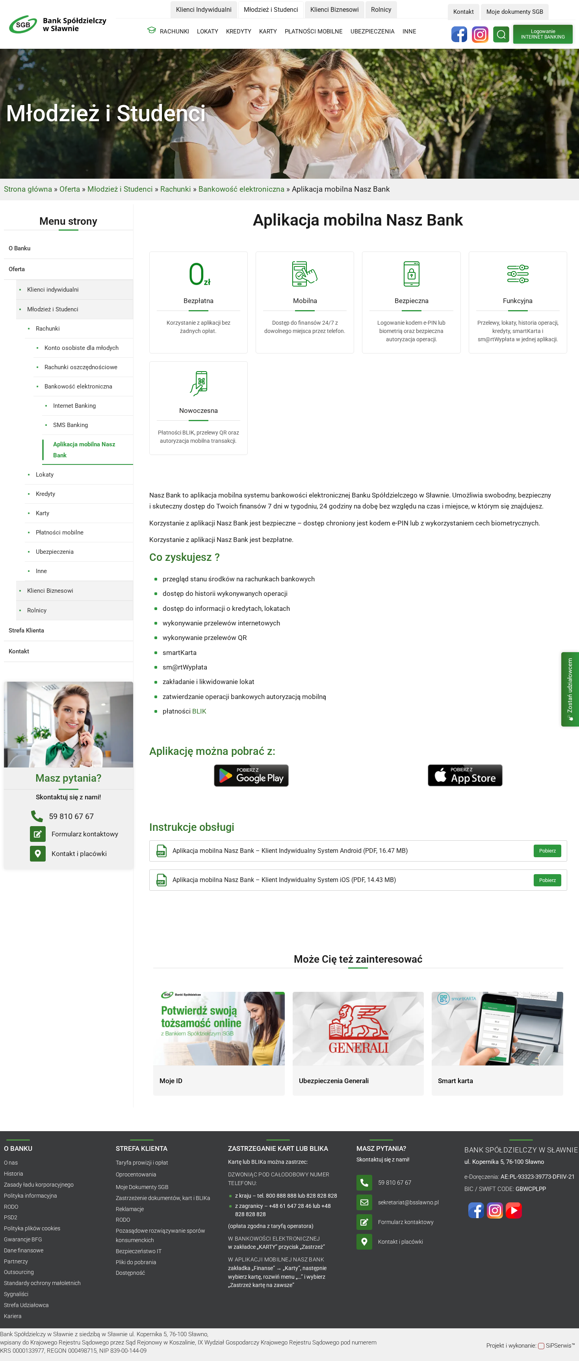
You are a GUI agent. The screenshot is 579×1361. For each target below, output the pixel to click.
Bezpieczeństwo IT (138, 1251)
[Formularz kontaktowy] (38, 834)
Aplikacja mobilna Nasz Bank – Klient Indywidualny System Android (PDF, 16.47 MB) (290, 850)
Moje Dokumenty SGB (142, 1187)
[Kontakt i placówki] (38, 854)
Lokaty (207, 31)
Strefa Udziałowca (26, 1305)
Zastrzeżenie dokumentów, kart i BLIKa (163, 1198)
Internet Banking (74, 405)
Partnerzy (16, 1261)
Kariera (13, 1316)
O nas (11, 1162)
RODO (11, 1207)
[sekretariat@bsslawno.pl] (364, 1202)
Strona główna (28, 189)
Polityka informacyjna (30, 1196)
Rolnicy (36, 610)
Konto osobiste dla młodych (82, 347)
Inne (409, 31)
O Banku (19, 248)
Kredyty (238, 31)
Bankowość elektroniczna (241, 189)
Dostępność (130, 1273)
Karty (268, 31)
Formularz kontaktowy (85, 834)
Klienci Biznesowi (50, 590)
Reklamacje (130, 1209)
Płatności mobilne (314, 31)
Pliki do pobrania (136, 1262)
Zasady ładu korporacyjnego (39, 1185)
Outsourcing (19, 1272)
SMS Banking (70, 425)
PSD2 (10, 1217)
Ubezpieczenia (373, 31)
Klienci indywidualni (53, 289)
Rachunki (174, 31)
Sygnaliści (16, 1294)
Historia (13, 1174)
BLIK (199, 711)
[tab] (204, 9)
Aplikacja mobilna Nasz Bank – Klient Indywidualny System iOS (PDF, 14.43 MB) (284, 880)
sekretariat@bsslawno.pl (408, 1202)
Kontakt (19, 651)
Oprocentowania (136, 1174)
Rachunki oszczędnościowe (81, 367)
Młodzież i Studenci (120, 189)
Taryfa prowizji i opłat (142, 1162)
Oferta (69, 189)
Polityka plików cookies (32, 1228)
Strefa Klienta (26, 630)
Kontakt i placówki (79, 854)
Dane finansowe (23, 1250)
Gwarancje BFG (23, 1239)
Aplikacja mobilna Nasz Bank (84, 450)
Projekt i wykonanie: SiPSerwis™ (530, 1345)
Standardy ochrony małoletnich (42, 1283)
